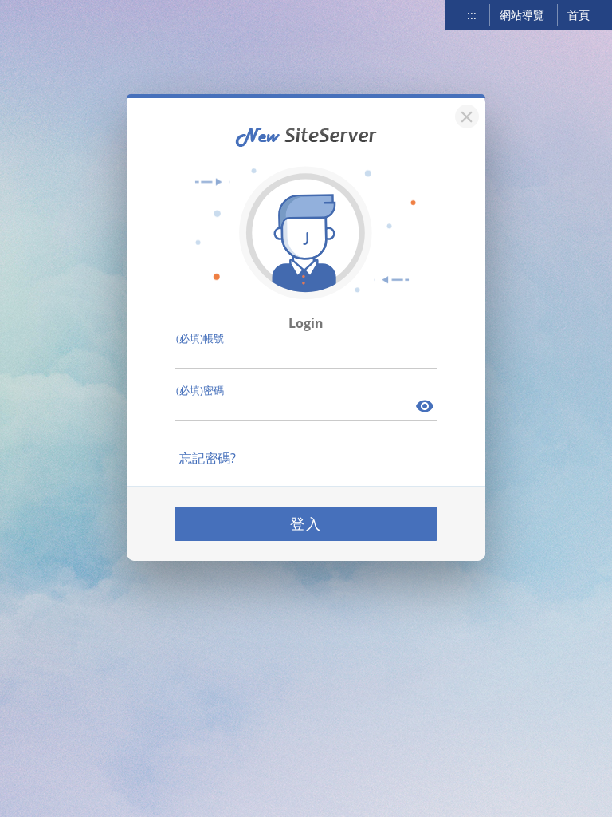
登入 (306, 523)
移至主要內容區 (36, 13)
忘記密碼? (207, 458)
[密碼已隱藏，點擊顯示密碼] (425, 408)
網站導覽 (522, 14)
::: (472, 14)
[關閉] (464, 114)
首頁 (578, 14)
